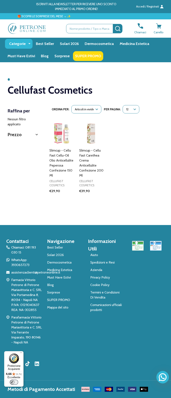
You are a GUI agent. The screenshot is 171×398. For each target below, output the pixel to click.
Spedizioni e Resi (102, 262)
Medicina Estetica (134, 43)
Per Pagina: (112, 109)
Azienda (96, 270)
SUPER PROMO (88, 56)
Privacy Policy (100, 277)
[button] (23, 134)
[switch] (14, 382)
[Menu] (21, 353)
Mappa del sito (57, 307)
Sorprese (62, 56)
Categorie (17, 43)
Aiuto (94, 255)
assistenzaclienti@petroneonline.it (35, 272)
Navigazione (60, 241)
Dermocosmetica (99, 43)
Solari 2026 (69, 43)
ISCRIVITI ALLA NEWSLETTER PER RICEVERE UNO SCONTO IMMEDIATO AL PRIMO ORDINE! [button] (76, 6)
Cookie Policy (99, 285)
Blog (45, 56)
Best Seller (45, 43)
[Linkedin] (37, 363)
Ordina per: (60, 109)
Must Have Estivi (21, 56)
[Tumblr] (28, 363)
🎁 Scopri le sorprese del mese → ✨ (40, 16)
